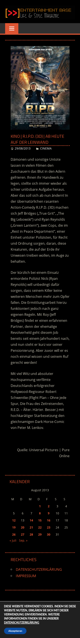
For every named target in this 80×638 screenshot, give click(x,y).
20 (22, 527)
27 (22, 534)
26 (14, 534)
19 (14, 527)
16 (48, 520)
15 (40, 520)
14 (31, 520)
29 (40, 534)
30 (48, 534)
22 (40, 527)
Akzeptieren (15, 631)
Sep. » (23, 540)
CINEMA (46, 148)
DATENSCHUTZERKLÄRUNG (39, 569)
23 (48, 527)
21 (31, 527)
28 (31, 534)
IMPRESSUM (26, 575)
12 (14, 520)
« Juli (13, 540)
